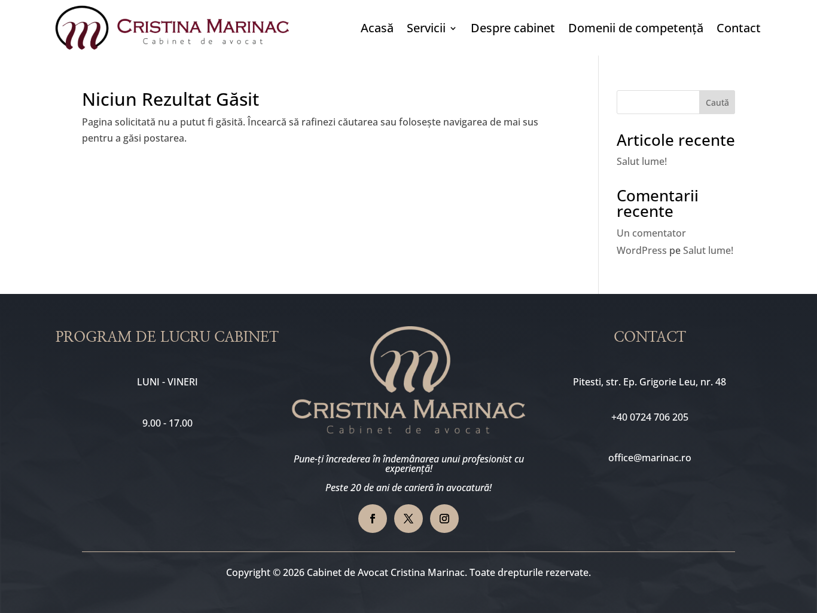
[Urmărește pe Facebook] (372, 518)
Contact (739, 28)
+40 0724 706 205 (649, 417)
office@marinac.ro (649, 457)
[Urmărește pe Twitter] (408, 518)
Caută (717, 102)
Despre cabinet (513, 28)
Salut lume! (642, 161)
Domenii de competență (635, 28)
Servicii (426, 28)
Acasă (377, 28)
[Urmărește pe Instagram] (444, 518)
